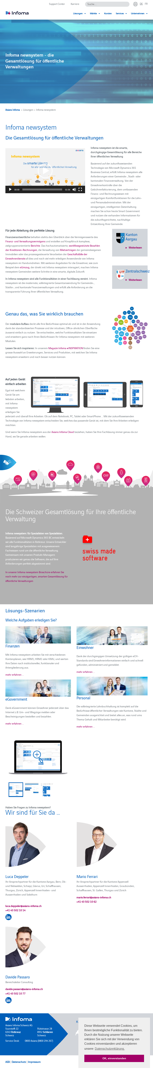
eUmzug (24, 267)
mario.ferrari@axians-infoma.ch (93, 897)
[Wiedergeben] (10, 189)
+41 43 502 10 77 (15, 993)
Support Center (57, 3)
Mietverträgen (68, 250)
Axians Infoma (12, 109)
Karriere (75, 3)
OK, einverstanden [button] (114, 1058)
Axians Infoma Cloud (62, 432)
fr (146, 3)
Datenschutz (19, 1062)
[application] (45, 170)
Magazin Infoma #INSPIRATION (65, 348)
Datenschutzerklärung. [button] (110, 1048)
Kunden (108, 13)
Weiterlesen (135, 247)
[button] (45, 170)
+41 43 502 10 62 (86, 901)
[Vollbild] (80, 189)
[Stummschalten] (74, 189)
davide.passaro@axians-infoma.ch (24, 989)
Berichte (35, 245)
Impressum (34, 1062)
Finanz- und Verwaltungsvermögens (25, 241)
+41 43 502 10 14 (15, 910)
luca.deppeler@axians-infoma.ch (23, 906)
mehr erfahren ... (14, 674)
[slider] (42, 189)
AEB (7, 1062)
